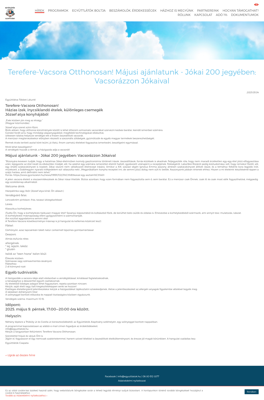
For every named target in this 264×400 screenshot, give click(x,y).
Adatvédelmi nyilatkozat (132, 380)
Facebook (110, 376)
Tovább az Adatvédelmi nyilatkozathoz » (26, 395)
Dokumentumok (245, 15)
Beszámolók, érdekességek (133, 10)
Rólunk (184, 15)
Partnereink (208, 10)
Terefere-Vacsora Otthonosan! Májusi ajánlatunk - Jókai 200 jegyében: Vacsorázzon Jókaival (132, 76)
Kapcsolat (203, 15)
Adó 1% (221, 15)
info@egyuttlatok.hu (129, 376)
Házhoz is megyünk (176, 10)
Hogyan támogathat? (241, 10)
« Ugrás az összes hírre (20, 355)
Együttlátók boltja (89, 10)
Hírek (39, 10)
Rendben (251, 391)
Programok (58, 10)
